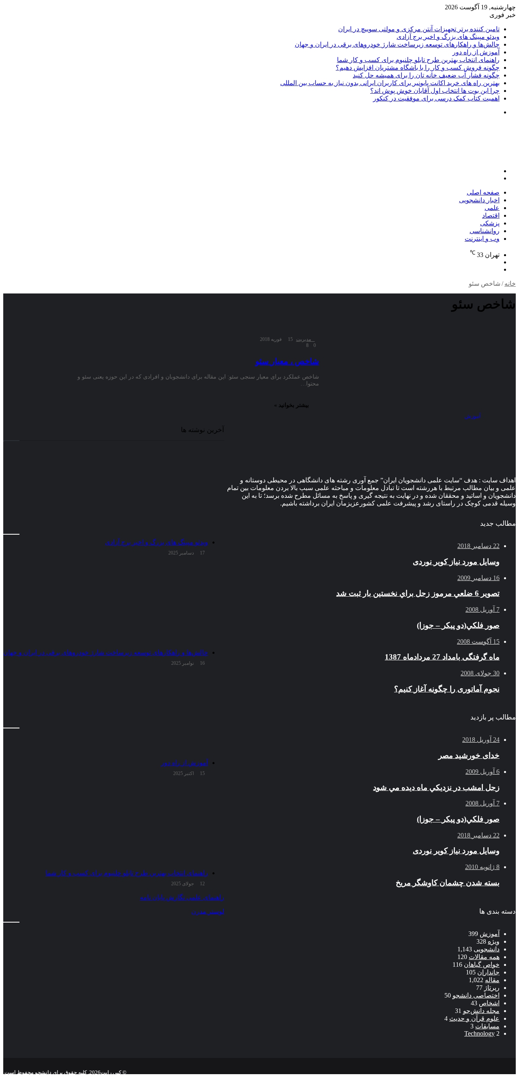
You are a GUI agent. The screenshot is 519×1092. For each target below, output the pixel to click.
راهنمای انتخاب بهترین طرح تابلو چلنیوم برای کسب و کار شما (418, 59)
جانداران (488, 972)
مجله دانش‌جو (481, 1010)
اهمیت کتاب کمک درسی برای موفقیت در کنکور (436, 98)
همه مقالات (484, 956)
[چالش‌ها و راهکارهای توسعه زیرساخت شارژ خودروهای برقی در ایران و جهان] (105, 604)
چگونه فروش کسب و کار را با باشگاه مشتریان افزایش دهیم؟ (418, 67)
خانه (510, 283)
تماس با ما (462, 1078)
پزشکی (490, 223)
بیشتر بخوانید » (291, 405)
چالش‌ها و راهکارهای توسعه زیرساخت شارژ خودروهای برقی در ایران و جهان (397, 44)
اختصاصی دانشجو (476, 995)
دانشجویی (487, 949)
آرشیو (490, 1078)
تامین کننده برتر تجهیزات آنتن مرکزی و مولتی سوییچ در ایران (419, 29)
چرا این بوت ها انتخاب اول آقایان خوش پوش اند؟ (435, 90)
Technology (479, 1033)
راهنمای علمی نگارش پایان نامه (182, 897)
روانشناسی (485, 230)
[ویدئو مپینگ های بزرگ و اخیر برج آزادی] (105, 493)
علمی (492, 207)
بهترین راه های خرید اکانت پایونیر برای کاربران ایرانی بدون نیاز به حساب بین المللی (390, 82)
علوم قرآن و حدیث (474, 1018)
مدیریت (303, 339)
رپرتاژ (492, 987)
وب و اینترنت (482, 238)
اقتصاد (491, 215)
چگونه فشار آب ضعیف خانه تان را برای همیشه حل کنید (426, 75)
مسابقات (487, 1026)
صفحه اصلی (483, 192)
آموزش (490, 933)
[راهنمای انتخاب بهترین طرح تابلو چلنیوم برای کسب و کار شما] (105, 824)
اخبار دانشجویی (479, 200)
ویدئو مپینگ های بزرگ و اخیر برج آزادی (448, 36)
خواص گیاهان (482, 964)
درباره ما (431, 1078)
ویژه (494, 941)
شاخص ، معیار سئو (287, 361)
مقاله (492, 979)
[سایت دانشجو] (459, 157)
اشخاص (489, 1003)
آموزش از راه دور (476, 52)
